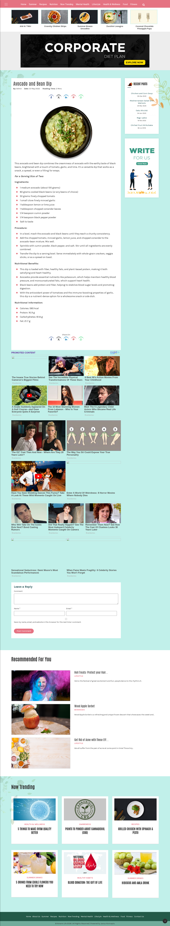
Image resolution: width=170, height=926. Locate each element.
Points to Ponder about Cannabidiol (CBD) (85, 831)
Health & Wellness (34, 824)
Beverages (79, 710)
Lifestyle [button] (96, 4)
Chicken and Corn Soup (142, 93)
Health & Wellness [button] (111, 4)
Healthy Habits (85, 878)
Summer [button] (33, 4)
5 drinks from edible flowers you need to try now (34, 884)
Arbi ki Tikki (25, 26)
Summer (45, 916)
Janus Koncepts (108, 923)
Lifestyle (78, 676)
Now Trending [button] (66, 4)
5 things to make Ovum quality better (34, 831)
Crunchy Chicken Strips (55, 26)
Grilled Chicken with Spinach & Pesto (135, 831)
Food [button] (125, 4)
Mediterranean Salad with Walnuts (142, 101)
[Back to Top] (165, 921)
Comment (18, 591)
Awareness (85, 824)
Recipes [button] (43, 4)
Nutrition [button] (54, 4)
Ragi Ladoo (142, 118)
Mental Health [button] (82, 4)
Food (123, 916)
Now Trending (73, 916)
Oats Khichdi (142, 110)
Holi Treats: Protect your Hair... (91, 672)
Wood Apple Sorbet (84, 706)
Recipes (135, 824)
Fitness (129, 916)
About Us (36, 916)
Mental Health (87, 916)
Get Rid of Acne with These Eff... (91, 740)
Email (69, 608)
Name (17, 608)
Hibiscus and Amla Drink (135, 883)
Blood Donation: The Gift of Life (85, 882)
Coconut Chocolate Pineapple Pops (144, 27)
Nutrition (62, 916)
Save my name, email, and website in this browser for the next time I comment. (47, 622)
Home (23, 4)
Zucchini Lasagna (114, 26)
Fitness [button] (133, 4)
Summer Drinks (34, 877)
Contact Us (139, 916)
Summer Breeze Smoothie (85, 27)
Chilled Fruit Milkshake (142, 125)
